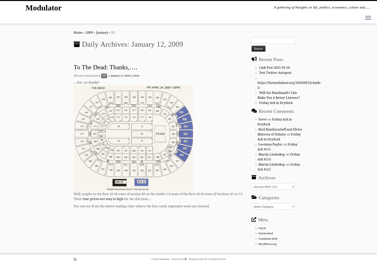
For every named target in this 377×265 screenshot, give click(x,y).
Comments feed (267, 238)
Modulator (44, 7)
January (102, 32)
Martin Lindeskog (271, 154)
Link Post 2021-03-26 (274, 67)
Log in (262, 228)
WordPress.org (267, 244)
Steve (136, 75)
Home (78, 32)
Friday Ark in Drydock (276, 103)
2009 (89, 32)
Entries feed (265, 233)
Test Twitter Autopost (275, 72)
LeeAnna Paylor (270, 144)
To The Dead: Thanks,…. (105, 67)
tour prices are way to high (103, 199)
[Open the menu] (368, 18)
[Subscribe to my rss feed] (76, 259)
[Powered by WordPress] (185, 258)
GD (104, 75)
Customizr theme (217, 259)
